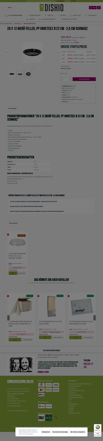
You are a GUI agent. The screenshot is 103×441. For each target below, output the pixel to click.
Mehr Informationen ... (28, 433)
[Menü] (100, 425)
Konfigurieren (46, 432)
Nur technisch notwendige (60, 432)
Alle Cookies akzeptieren (77, 432)
